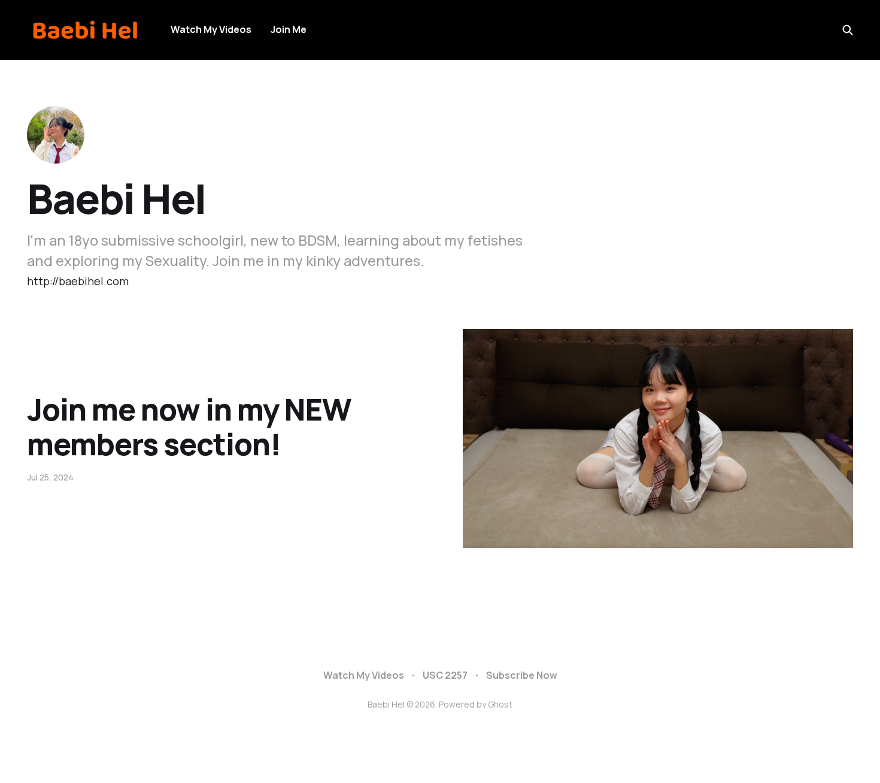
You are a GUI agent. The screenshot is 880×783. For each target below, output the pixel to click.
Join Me (289, 29)
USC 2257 (445, 675)
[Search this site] (848, 30)
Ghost (500, 704)
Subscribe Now (521, 675)
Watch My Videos (211, 29)
